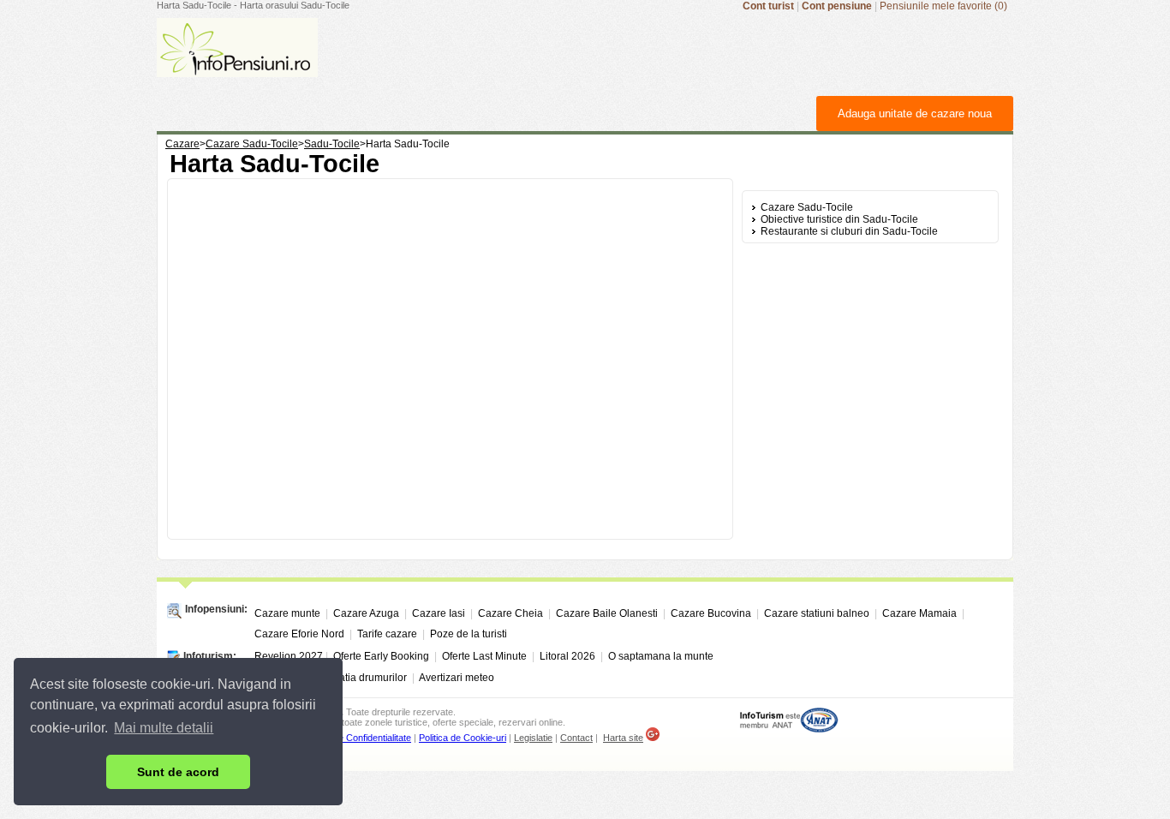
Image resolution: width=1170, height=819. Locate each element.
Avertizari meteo (456, 678)
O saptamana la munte (660, 656)
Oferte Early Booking (381, 656)
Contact (576, 737)
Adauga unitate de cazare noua (915, 113)
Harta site (623, 737)
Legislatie (533, 737)
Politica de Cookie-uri (462, 737)
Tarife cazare (387, 634)
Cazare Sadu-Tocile (807, 207)
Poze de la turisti (468, 634)
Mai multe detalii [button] (163, 727)
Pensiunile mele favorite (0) (943, 6)
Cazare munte (287, 613)
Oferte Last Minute (484, 656)
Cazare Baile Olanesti (607, 613)
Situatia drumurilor (364, 678)
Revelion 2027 (288, 656)
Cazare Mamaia (919, 613)
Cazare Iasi (438, 613)
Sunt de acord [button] (178, 772)
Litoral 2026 (567, 656)
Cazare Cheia (510, 613)
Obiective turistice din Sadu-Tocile (839, 219)
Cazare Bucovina (711, 613)
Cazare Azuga (366, 613)
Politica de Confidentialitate (356, 737)
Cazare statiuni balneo (816, 613)
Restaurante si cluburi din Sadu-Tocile (849, 231)
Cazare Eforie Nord (299, 634)
